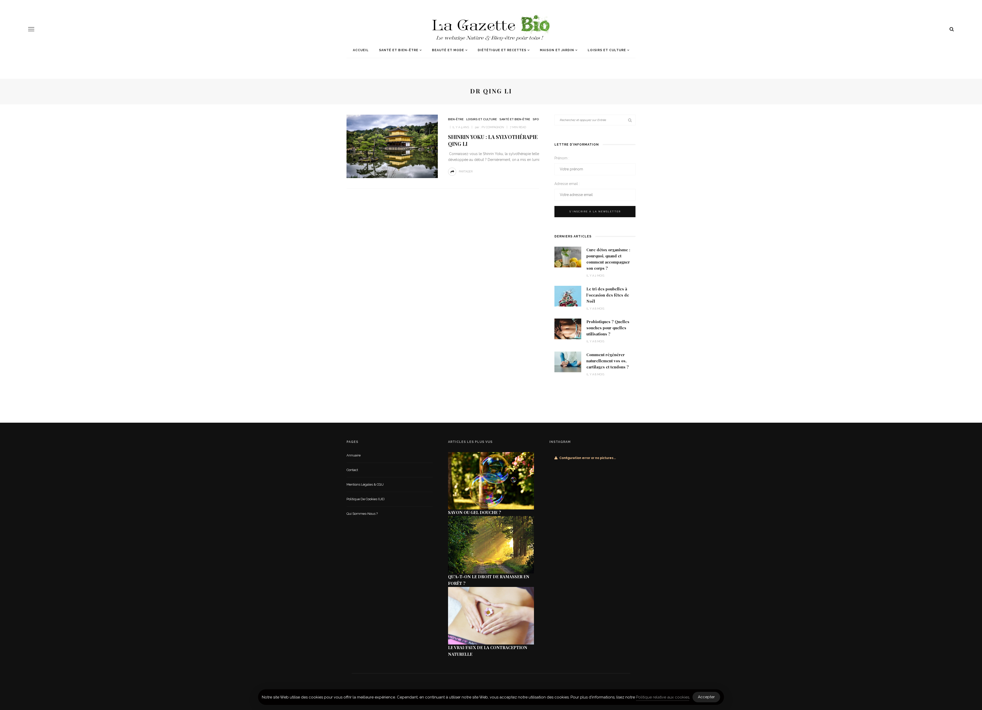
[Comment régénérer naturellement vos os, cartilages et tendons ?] (567, 361)
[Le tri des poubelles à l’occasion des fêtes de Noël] (567, 295)
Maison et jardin (557, 50)
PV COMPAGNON (493, 127)
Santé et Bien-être (398, 50)
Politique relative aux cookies (662, 697)
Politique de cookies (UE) (366, 499)
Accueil (361, 50)
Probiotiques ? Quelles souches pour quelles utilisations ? (607, 327)
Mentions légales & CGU (365, 484)
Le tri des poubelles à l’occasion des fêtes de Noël (607, 295)
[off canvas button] (31, 29)
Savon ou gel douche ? (474, 512)
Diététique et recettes (502, 50)
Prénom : (561, 158)
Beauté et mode (448, 50)
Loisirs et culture (607, 50)
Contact (352, 470)
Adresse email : (567, 184)
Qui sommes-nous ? (362, 514)
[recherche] (951, 29)
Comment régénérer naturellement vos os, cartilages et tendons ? (607, 360)
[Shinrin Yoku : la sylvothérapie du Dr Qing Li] (392, 146)
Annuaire (354, 455)
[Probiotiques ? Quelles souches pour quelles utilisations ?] (567, 328)
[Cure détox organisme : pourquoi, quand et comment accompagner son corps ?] (567, 256)
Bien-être (456, 119)
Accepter (706, 697)
